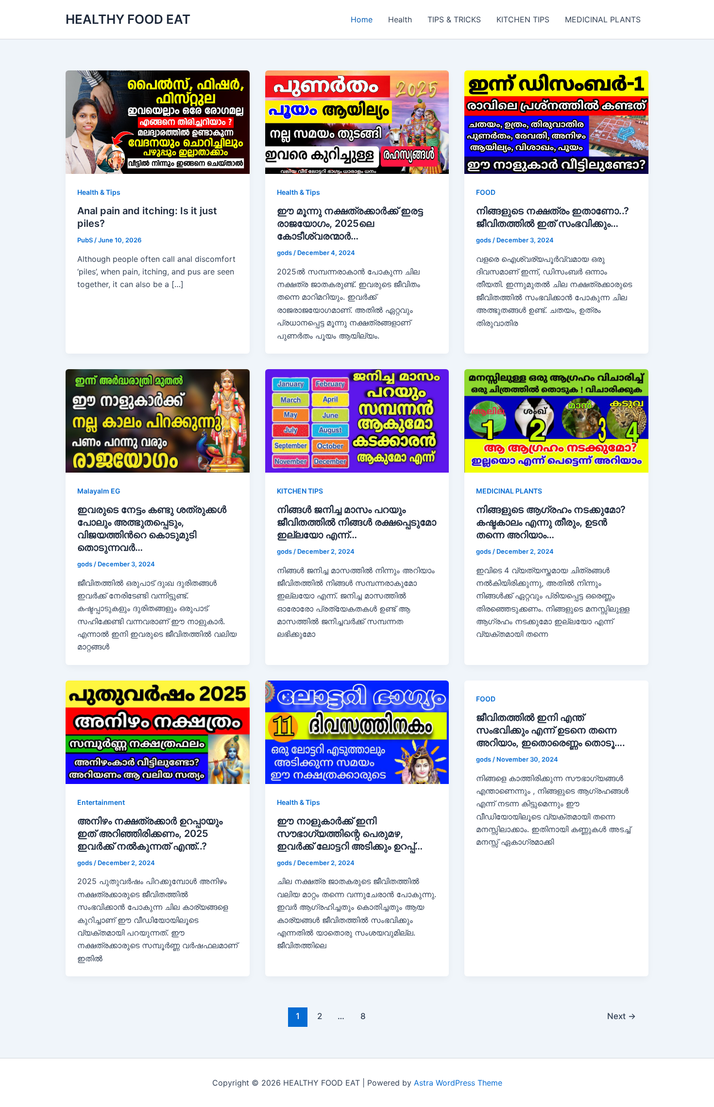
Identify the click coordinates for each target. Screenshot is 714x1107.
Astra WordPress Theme (458, 1083)
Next (621, 1016)
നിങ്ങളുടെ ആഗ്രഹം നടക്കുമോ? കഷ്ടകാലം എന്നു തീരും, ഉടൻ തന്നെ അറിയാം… (551, 522)
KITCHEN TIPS (522, 19)
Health (400, 19)
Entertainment (101, 802)
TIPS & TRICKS (454, 19)
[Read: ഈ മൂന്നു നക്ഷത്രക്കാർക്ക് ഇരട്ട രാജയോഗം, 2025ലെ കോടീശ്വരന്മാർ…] (357, 121)
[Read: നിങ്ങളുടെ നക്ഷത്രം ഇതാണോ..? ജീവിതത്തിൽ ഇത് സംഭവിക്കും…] (556, 121)
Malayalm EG (98, 491)
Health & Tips (98, 192)
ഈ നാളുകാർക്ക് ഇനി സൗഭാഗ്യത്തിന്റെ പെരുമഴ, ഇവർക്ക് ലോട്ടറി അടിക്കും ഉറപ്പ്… (350, 833)
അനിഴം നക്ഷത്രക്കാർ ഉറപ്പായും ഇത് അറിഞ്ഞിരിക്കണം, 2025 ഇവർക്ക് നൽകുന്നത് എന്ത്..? (149, 833)
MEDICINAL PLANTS (603, 19)
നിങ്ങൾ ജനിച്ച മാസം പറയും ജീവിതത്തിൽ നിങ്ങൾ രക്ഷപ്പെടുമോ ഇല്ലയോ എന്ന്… (356, 522)
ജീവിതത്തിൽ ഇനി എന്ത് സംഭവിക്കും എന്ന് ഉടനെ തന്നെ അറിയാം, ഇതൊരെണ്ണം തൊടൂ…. (550, 730)
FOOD (485, 192)
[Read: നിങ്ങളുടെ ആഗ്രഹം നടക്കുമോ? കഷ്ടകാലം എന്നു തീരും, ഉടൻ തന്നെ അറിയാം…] (556, 420)
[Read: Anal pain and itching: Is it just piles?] (158, 121)
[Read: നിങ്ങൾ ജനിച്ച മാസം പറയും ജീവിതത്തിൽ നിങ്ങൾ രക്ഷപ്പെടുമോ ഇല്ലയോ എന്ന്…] (357, 420)
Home (362, 19)
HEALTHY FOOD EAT (128, 19)
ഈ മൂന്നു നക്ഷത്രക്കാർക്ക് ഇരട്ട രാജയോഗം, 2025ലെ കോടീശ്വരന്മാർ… (350, 223)
